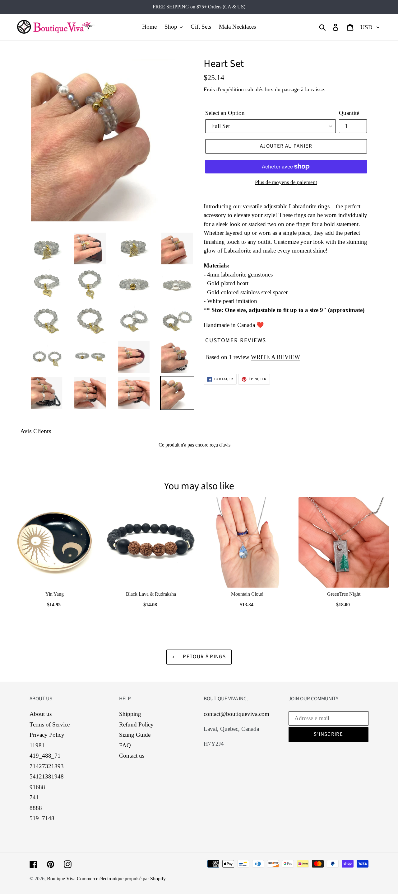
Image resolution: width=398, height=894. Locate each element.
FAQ (125, 745)
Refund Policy (136, 724)
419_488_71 (45, 755)
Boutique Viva (62, 878)
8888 (36, 808)
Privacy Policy (47, 734)
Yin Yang (54, 594)
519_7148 (42, 818)
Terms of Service (50, 724)
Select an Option (225, 113)
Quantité (349, 113)
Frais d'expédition (224, 89)
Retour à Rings (204, 656)
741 (34, 797)
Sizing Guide (134, 734)
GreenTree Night (343, 594)
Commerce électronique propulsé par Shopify (121, 878)
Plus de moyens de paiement (286, 182)
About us (41, 714)
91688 (37, 787)
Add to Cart (54, 602)
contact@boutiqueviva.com (236, 714)
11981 (37, 745)
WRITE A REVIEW (275, 357)
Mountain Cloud (247, 594)
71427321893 (47, 766)
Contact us (131, 755)
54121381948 (47, 776)
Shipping (130, 714)
